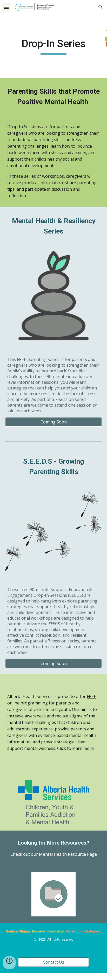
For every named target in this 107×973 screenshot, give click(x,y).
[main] (53, 46)
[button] (6, 7)
